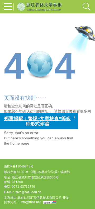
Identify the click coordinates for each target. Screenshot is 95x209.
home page (19, 143)
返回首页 (65, 111)
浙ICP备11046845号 (19, 166)
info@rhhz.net (31, 202)
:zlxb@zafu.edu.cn (28, 192)
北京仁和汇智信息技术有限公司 (39, 198)
